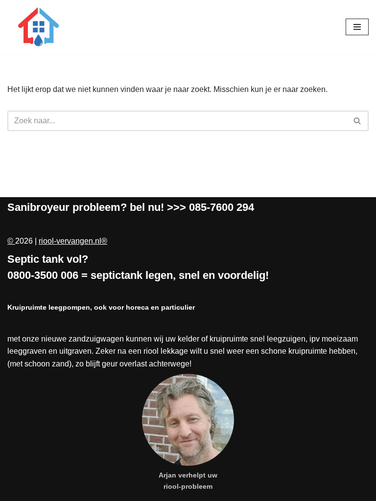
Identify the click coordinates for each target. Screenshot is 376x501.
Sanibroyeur (38, 207)
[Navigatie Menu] (357, 27)
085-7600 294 (221, 207)
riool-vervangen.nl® (73, 241)
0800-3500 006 (42, 275)
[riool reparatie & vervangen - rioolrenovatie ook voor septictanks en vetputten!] (36, 27)
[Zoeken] (358, 121)
